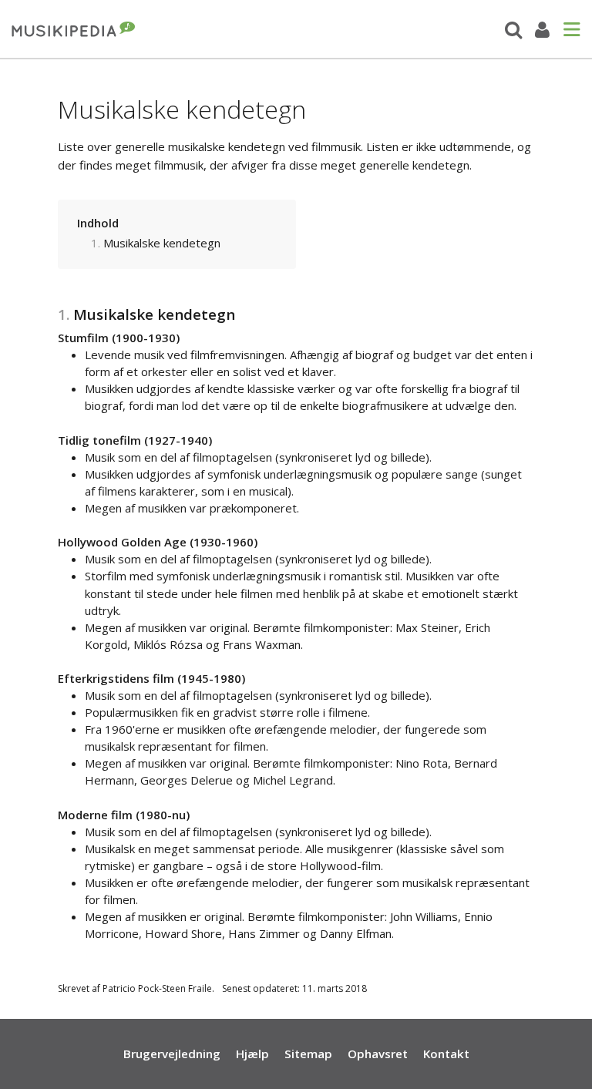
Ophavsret (378, 1053)
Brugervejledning (171, 1053)
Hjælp (252, 1053)
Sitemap (308, 1053)
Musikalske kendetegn (161, 242)
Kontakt (446, 1053)
